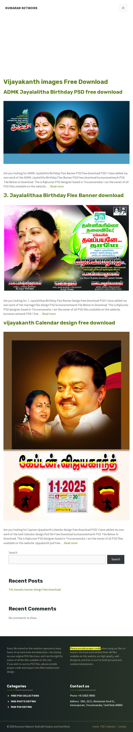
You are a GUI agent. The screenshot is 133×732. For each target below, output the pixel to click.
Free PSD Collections (25, 695)
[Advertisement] (66, 42)
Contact (122, 726)
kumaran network (21, 8)
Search (13, 552)
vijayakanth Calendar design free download (59, 323)
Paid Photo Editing (23, 701)
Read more (57, 186)
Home (95, 726)
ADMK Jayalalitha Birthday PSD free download (62, 92)
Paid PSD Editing (21, 706)
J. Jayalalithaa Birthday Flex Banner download (63, 195)
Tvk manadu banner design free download (35, 589)
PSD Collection (108, 726)
